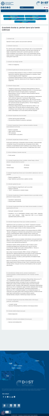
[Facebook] (3, 397)
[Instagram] (6, 397)
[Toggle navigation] (46, 10)
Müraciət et (25, 21)
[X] (10, 397)
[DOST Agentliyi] (14, 397)
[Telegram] (8, 397)
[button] (3, 413)
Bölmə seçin (14, 18)
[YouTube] (12, 397)
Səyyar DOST (36, 18)
